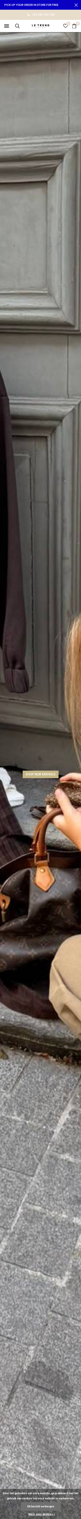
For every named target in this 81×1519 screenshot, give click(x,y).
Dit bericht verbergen (40, 1506)
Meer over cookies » (41, 1514)
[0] (74, 26)
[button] (6, 26)
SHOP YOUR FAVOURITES (40, 774)
